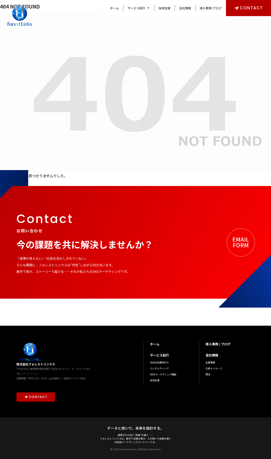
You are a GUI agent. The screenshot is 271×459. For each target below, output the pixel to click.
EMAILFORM (240, 242)
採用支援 (164, 8)
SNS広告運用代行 (159, 362)
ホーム (114, 8)
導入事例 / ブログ (218, 344)
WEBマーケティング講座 (163, 374)
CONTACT (251, 8)
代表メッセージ (214, 368)
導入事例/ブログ (211, 8)
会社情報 (185, 8)
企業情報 (210, 362)
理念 (208, 374)
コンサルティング (159, 368)
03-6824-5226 (30, 373)
